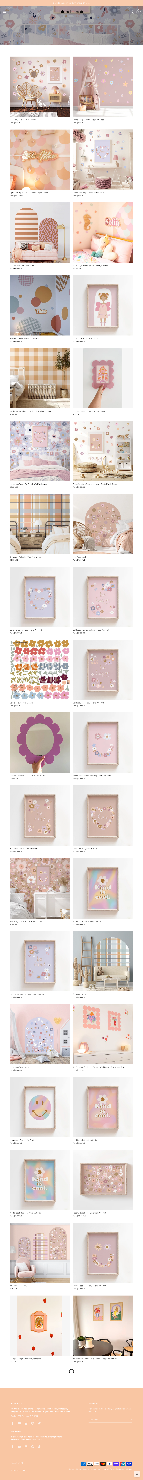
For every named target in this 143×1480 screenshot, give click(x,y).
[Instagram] (26, 1423)
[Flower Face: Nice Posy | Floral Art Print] (103, 1253)
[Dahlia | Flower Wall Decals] (40, 670)
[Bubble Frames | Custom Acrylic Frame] (103, 378)
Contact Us (120, 1469)
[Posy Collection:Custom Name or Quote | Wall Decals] (103, 451)
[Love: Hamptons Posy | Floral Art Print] (40, 597)
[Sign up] (130, 1419)
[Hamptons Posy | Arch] (40, 1034)
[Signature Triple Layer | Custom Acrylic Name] (40, 159)
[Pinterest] (32, 1423)
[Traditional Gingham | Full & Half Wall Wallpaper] (40, 378)
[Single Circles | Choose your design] (40, 305)
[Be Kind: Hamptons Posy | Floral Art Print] (40, 961)
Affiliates (129, 1469)
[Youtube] (19, 1423)
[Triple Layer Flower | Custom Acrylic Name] (103, 232)
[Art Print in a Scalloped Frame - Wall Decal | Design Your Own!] (103, 1034)
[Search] (131, 12)
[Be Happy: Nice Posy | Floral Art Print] (103, 670)
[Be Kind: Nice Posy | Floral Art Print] (40, 815)
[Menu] (5, 11)
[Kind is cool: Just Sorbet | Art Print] (103, 888)
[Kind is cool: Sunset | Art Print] (103, 1107)
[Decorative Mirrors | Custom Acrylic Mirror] (40, 742)
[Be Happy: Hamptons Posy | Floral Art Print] (103, 597)
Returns (86, 1469)
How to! (106, 1469)
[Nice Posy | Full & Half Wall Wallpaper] (40, 888)
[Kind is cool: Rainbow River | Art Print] (40, 1180)
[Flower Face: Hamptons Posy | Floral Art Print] (103, 742)
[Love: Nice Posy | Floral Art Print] (103, 815)
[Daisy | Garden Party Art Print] (103, 305)
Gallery (93, 1469)
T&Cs (112, 1469)
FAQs (99, 1469)
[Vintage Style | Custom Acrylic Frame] (40, 1326)
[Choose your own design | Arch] (40, 232)
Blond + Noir (21, 1470)
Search (71, 1469)
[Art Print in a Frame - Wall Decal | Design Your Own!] (103, 1326)
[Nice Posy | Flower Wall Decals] (40, 87)
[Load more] (71, 1371)
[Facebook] (12, 1423)
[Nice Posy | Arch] (103, 524)
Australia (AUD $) (17, 1463)
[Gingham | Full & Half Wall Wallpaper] (40, 524)
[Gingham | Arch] (103, 961)
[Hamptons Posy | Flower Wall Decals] (103, 159)
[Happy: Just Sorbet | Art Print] (40, 1107)
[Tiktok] (39, 1423)
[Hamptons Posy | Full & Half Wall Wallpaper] (40, 451)
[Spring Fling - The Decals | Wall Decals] (103, 87)
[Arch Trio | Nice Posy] (40, 1253)
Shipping (79, 1469)
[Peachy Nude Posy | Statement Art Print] (103, 1180)
